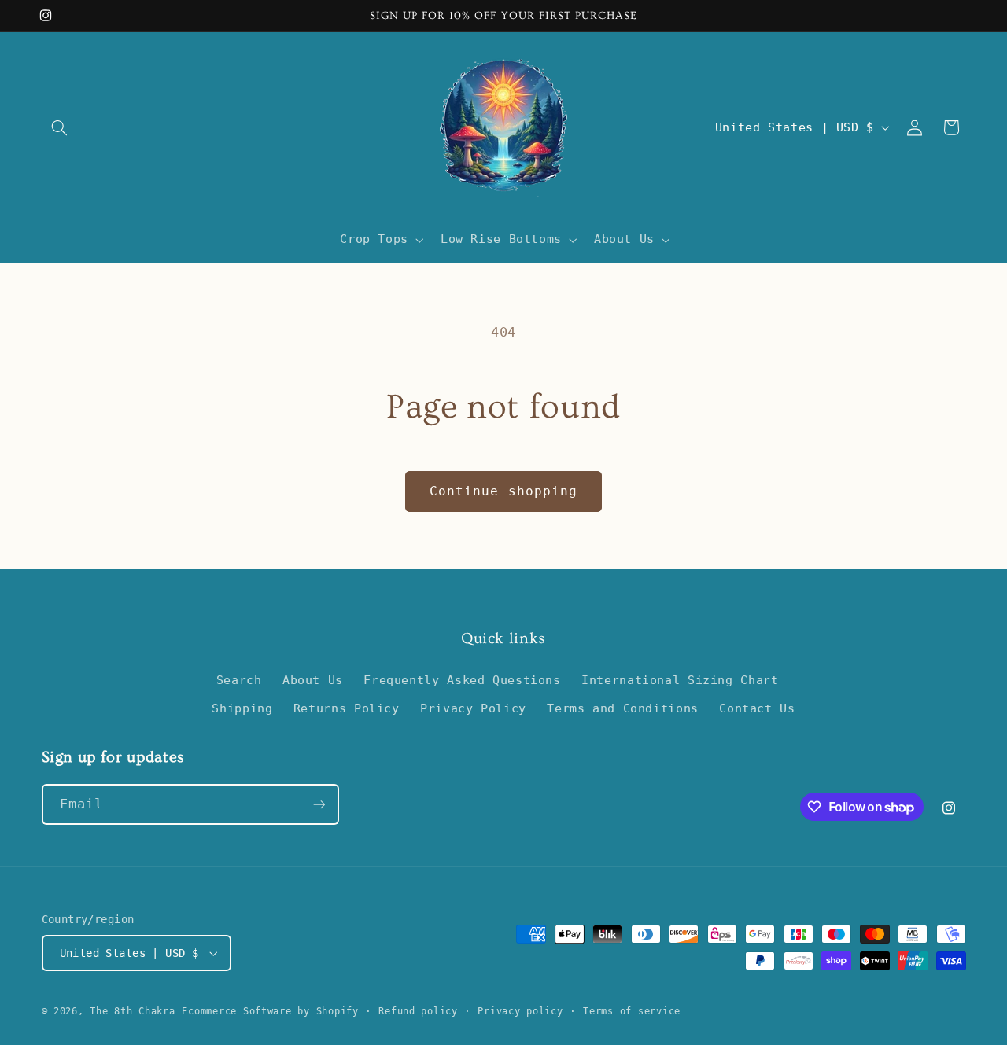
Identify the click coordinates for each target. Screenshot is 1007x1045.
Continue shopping (503, 491)
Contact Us (757, 708)
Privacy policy (520, 1011)
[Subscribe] (319, 804)
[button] (60, 127)
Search (239, 679)
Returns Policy (346, 708)
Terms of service (632, 1011)
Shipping (242, 708)
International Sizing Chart (679, 679)
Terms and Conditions (623, 708)
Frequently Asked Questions (461, 679)
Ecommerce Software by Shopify (270, 1011)
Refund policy (418, 1011)
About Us (312, 679)
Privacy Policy (473, 708)
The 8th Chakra (132, 1011)
